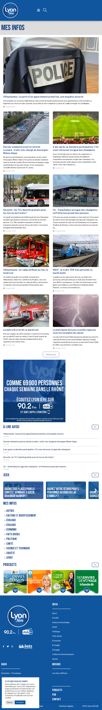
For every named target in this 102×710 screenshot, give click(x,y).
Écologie (11, 520)
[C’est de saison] (63, 582)
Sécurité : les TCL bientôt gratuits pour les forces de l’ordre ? (28, 457)
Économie (11, 530)
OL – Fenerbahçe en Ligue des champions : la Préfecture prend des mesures (34, 466)
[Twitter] (8, 646)
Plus (95, 427)
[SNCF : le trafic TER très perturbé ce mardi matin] (76, 250)
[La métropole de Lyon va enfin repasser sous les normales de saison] (76, 310)
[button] (96, 490)
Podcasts (57, 690)
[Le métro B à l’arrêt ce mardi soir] (26, 310)
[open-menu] (38, 10)
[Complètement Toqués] (39, 582)
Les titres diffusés (59, 673)
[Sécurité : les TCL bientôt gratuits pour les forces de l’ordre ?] (26, 190)
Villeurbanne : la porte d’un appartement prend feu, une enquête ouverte (43, 96)
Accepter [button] (20, 702)
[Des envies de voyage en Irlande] (87, 582)
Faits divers (13, 534)
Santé (9, 544)
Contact (56, 699)
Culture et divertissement (21, 516)
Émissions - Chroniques (11, 673)
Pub (54, 694)
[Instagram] (12, 646)
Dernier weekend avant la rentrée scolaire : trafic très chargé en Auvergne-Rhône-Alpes (26, 149)
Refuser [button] (10, 702)
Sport (9, 558)
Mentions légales (66, 706)
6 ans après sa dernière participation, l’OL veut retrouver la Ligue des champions (36, 449)
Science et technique (18, 548)
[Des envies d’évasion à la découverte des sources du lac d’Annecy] (15, 582)
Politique (11, 539)
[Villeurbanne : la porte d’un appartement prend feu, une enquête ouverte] (51, 65)
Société (10, 553)
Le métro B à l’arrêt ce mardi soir (21, 329)
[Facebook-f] (3, 646)
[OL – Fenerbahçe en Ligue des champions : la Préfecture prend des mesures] (76, 190)
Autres (10, 511)
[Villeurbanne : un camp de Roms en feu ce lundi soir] (26, 250)
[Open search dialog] (44, 10)
